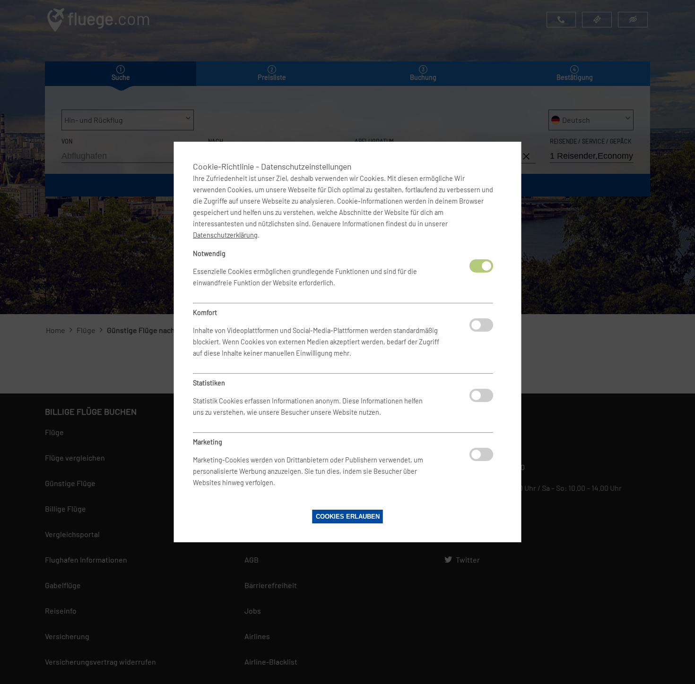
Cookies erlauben (348, 516)
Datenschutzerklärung (225, 235)
